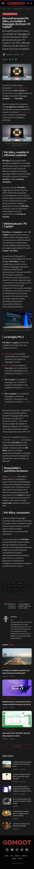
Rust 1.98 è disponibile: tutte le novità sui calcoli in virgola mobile (22, 801)
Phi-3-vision (9, 354)
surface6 (15, 589)
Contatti (24, 855)
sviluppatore (6, 592)
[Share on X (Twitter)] (9, 59)
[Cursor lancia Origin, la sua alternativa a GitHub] (6, 825)
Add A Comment (17, 746)
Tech (11, 855)
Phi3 (14, 586)
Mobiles (17, 855)
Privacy (14, 858)
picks (4, 589)
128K (25, 373)
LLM (4, 586)
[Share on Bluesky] (15, 59)
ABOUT (20, 858)
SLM (9, 589)
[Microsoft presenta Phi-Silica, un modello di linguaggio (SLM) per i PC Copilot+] (17, 80)
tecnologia (20, 592)
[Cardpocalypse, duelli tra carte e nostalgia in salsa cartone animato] (6, 813)
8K (30, 387)
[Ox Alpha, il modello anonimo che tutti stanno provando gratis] (17, 656)
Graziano (8, 54)
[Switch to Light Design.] (31, 3)
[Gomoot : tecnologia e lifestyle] (16, 3)
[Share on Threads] (18, 59)
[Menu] (3, 3)
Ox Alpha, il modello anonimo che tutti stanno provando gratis (22, 764)
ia (25, 583)
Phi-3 (12, 98)
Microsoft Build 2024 (20, 88)
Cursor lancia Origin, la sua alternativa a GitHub (21, 825)
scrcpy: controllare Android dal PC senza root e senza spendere (21, 776)
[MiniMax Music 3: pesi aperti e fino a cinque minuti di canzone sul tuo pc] (17, 688)
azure (8, 583)
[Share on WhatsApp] (12, 59)
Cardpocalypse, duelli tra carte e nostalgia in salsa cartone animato (21, 813)
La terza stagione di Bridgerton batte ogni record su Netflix (24, 606)
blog (13, 583)
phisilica (27, 586)
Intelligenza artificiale (10, 14)
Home (6, 855)
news (9, 586)
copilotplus (20, 583)
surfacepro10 (23, 589)
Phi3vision (20, 586)
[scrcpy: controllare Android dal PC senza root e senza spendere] (6, 776)
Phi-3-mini (9, 365)
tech (13, 592)
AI (3, 583)
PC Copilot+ (23, 112)
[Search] (28, 3)
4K (30, 373)
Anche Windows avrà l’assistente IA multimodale (10, 606)
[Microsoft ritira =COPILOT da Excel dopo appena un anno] (17, 719)
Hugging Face (15, 440)
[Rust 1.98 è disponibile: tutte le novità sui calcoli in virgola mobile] (6, 801)
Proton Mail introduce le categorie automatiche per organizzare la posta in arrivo (22, 789)
